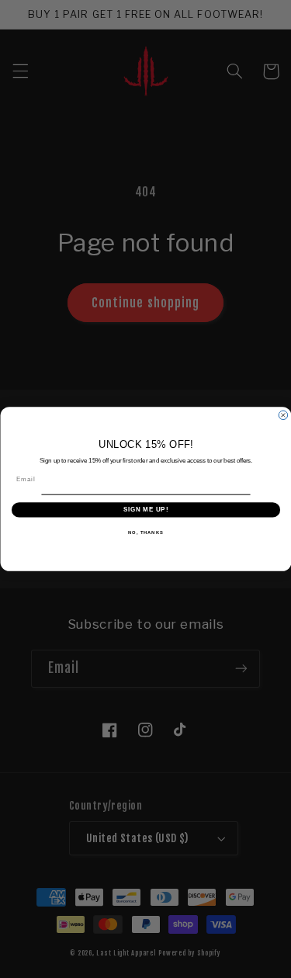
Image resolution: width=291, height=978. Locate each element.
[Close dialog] (283, 415)
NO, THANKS (146, 532)
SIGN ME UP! (145, 509)
